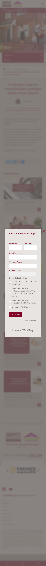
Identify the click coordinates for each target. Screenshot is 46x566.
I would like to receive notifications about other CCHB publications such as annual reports (23, 292)
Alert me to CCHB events (21, 307)
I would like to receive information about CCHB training (24, 301)
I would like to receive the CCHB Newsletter (24, 283)
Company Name (15, 262)
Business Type (15, 270)
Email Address (15, 253)
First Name (13, 244)
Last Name (28, 244)
